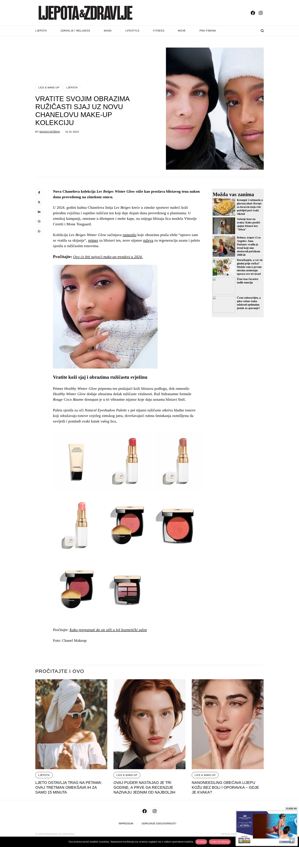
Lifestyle (132, 30)
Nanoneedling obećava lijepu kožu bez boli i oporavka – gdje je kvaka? (225, 787)
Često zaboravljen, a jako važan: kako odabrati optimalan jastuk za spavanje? (249, 303)
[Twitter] (39, 202)
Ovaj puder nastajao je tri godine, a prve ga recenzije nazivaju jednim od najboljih (144, 787)
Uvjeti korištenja (220, 841)
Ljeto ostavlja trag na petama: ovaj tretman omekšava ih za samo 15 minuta (68, 787)
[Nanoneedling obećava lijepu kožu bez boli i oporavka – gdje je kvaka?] (228, 724)
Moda (108, 30)
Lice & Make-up (48, 87)
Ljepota (41, 30)
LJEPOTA (72, 87)
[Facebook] (39, 192)
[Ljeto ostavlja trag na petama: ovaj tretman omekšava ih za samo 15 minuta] (71, 724)
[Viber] (39, 221)
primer (93, 240)
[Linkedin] (39, 212)
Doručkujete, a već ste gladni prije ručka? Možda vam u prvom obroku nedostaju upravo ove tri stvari (250, 267)
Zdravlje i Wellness (75, 30)
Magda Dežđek (49, 131)
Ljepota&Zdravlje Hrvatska (55, 834)
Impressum (126, 823)
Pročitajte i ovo (59, 671)
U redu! (201, 841)
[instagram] (261, 13)
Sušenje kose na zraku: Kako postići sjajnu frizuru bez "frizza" (248, 224)
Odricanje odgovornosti (159, 823)
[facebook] (253, 13)
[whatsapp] (39, 231)
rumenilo (129, 235)
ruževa (148, 240)
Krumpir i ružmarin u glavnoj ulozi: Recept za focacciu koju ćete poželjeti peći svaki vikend (250, 207)
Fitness (158, 30)
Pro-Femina (208, 30)
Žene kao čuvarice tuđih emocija (247, 281)
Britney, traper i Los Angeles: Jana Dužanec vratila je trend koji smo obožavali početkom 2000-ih (249, 246)
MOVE (182, 30)
